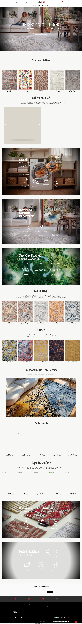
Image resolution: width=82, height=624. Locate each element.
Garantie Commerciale (16, 612)
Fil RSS (44, 621)
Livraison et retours (15, 610)
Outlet (42, 5)
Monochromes (37, 5)
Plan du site (14, 613)
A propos (14, 606)
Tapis (33, 5)
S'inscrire (47, 606)
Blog (45, 5)
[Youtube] (21, 617)
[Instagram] (15, 617)
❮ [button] (1, 27)
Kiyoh (47, 623)
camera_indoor (76, 622)
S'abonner (50, 591)
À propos (47, 5)
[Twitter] (17, 617)
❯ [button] (80, 27)
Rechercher (26, 2)
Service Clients (15, 611)
